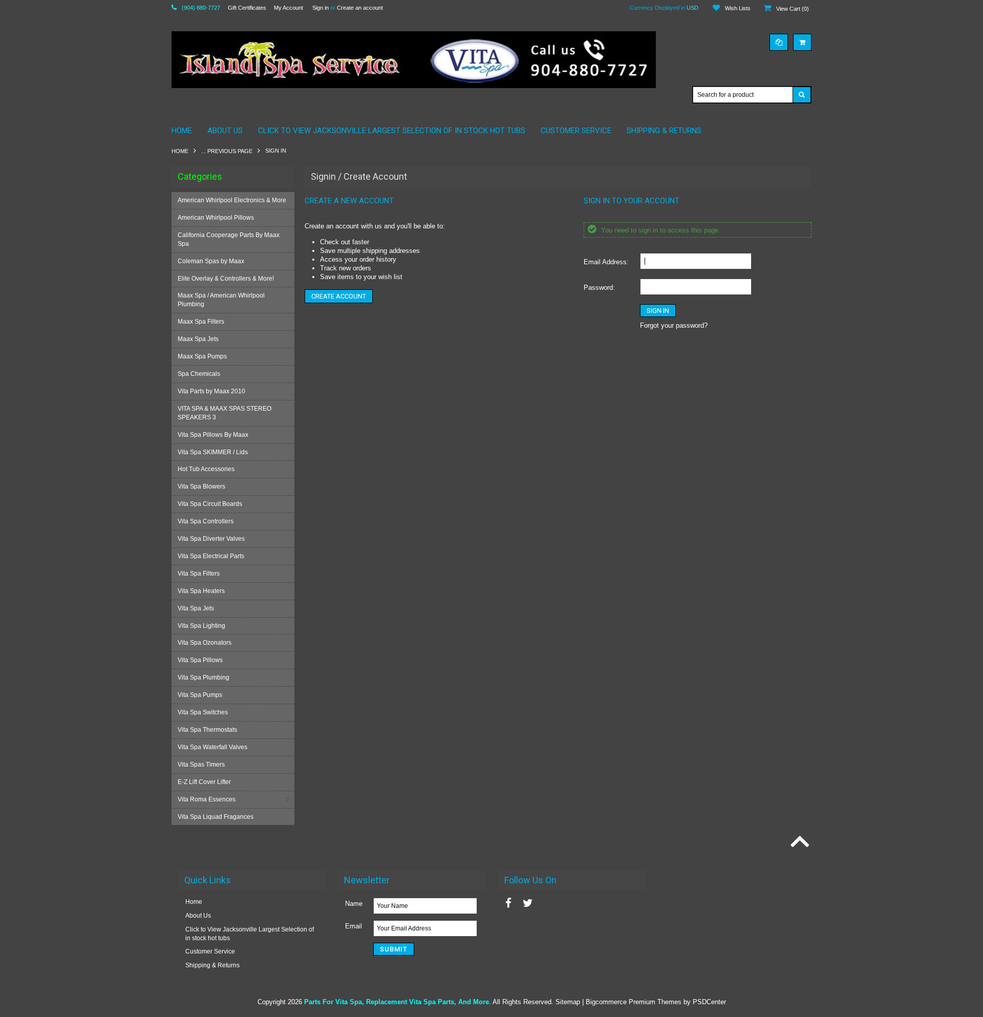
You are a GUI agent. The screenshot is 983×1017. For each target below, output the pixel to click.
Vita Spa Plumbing (203, 677)
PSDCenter (709, 1002)
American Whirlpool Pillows (216, 217)
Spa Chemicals (199, 373)
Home (180, 151)
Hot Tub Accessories (206, 469)
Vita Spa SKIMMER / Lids (213, 452)
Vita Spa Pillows (200, 660)
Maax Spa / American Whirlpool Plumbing (221, 300)
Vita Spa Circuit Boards (210, 503)
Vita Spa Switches (203, 712)
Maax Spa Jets (198, 339)
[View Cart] (802, 42)
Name (353, 903)
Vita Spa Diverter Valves (211, 538)
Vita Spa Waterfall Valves (212, 747)
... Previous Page (226, 151)
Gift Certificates (247, 8)
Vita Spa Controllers (205, 521)
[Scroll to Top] (798, 842)
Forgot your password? (674, 325)
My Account (288, 8)
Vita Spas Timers (201, 764)
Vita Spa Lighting (201, 625)
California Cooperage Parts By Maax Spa (229, 239)
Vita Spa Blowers (201, 486)
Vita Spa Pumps (200, 694)
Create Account (338, 296)
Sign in (320, 8)
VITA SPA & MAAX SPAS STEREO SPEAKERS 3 (224, 413)
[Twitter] (528, 903)
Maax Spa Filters (201, 321)
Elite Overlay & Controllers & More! (226, 278)
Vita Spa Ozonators (204, 642)
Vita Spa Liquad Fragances (215, 816)
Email (353, 926)
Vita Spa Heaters (201, 591)
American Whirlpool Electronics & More (232, 200)
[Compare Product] (779, 42)
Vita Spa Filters (199, 573)
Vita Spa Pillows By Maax (213, 434)
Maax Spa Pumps (202, 356)
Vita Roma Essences (207, 799)
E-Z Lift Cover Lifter (204, 782)
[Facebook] (508, 903)
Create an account (360, 8)
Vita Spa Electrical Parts (211, 556)
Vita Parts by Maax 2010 (211, 391)
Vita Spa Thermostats (207, 729)
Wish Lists (738, 8)
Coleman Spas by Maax (211, 261)
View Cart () (792, 9)
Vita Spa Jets (196, 608)
